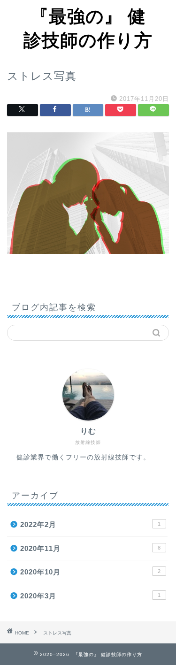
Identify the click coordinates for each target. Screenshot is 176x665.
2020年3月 (90, 596)
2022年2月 (90, 524)
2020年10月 (90, 572)
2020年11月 (90, 548)
